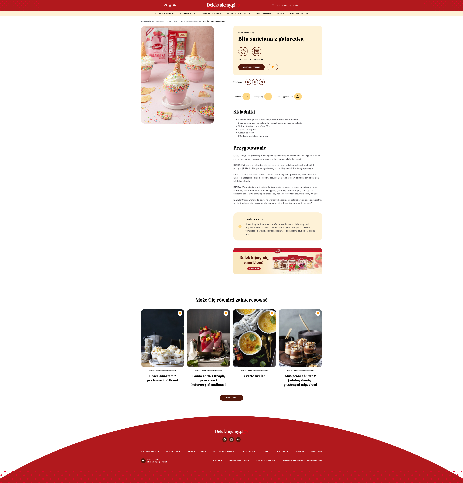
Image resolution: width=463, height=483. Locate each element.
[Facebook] (165, 5)
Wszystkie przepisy (164, 13)
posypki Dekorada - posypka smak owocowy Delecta (277, 123)
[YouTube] (174, 5)
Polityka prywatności (238, 461)
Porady (280, 13)
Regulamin (217, 461)
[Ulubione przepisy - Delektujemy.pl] (272, 5)
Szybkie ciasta (187, 13)
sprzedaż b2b (283, 451)
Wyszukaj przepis (299, 13)
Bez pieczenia (256, 59)
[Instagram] (170, 5)
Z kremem (243, 59)
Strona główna (147, 21)
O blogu (300, 451)
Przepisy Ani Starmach (238, 13)
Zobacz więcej (232, 398)
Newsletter (316, 451)
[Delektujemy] (231, 431)
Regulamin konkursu (265, 461)
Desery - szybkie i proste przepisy (187, 21)
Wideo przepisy (263, 13)
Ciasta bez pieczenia (211, 13)
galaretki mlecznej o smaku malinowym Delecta (275, 119)
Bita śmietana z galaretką (214, 21)
